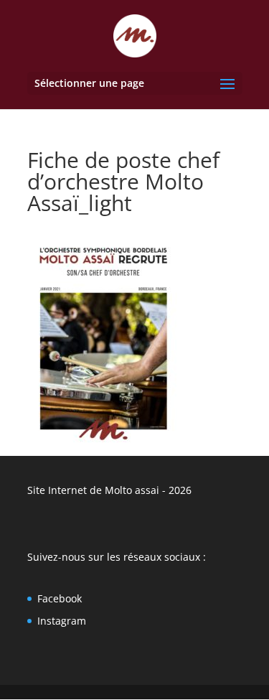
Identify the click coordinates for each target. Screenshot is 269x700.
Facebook (59, 598)
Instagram (61, 620)
